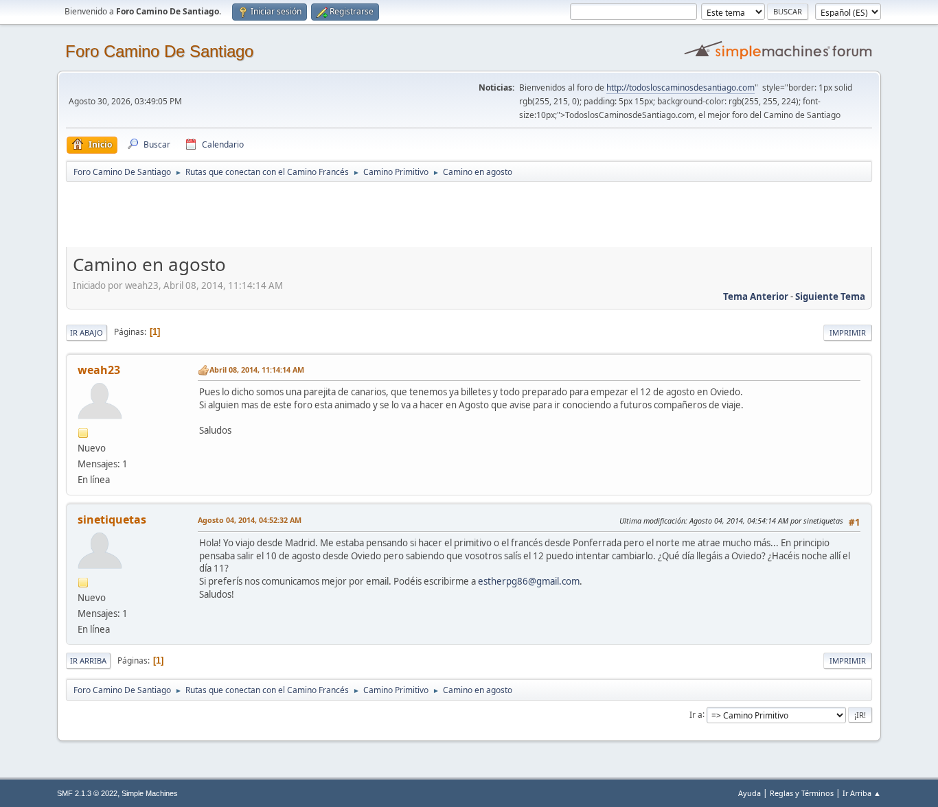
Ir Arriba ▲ (862, 793)
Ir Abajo (86, 332)
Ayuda (749, 793)
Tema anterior (755, 296)
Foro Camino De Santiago (159, 51)
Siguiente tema (830, 296)
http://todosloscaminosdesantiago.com (680, 87)
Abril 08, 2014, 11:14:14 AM (256, 369)
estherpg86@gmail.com (529, 581)
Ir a (695, 714)
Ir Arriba (88, 660)
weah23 (99, 369)
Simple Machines (150, 793)
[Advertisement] (308, 214)
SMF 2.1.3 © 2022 (87, 793)
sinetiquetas (112, 519)
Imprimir (848, 332)
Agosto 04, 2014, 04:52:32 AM (249, 520)
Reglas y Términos (802, 793)
